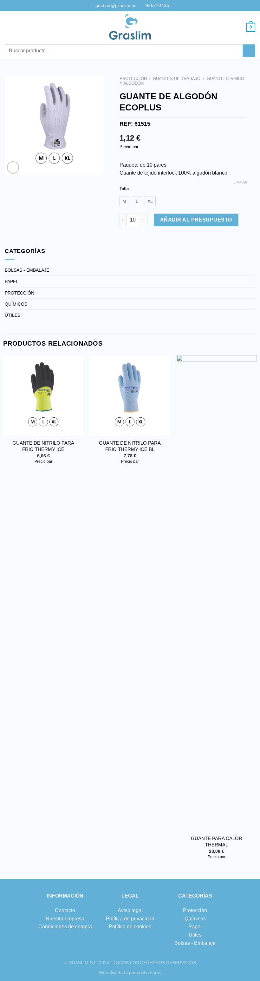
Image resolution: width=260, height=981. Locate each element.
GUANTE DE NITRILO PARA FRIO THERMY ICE (43, 446)
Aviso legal (130, 910)
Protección (195, 910)
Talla (124, 189)
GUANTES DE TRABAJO (176, 78)
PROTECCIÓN (133, 78)
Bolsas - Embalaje (195, 943)
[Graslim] (130, 27)
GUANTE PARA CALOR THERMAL (216, 841)
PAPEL (11, 281)
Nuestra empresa (65, 918)
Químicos (195, 918)
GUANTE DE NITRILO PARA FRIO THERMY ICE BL (130, 446)
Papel (195, 926)
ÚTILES (12, 315)
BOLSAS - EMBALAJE (27, 270)
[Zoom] (13, 167)
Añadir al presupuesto (196, 219)
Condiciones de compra (65, 926)
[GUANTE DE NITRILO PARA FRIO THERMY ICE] (43, 395)
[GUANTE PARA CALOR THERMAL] (217, 593)
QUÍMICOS (16, 304)
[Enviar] (249, 50)
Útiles (195, 935)
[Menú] (8, 27)
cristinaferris (149, 972)
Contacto (65, 910)
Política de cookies (130, 926)
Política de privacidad (130, 918)
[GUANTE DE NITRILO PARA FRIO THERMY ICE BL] (130, 395)
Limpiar (240, 182)
